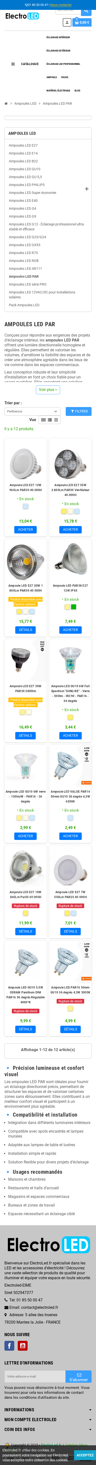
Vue (32, 419)
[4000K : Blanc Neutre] (28, 712)
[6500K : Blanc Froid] (70, 817)
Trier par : (13, 403)
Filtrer (81, 411)
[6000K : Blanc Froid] (25, 506)
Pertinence (14, 411)
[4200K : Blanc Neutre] (70, 511)
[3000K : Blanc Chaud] (67, 606)
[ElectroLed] (21, 15)
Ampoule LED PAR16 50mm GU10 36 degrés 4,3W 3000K (70, 990)
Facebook (9, 1346)
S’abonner (78, 1379)
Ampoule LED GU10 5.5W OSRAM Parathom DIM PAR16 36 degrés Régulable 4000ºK (25, 995)
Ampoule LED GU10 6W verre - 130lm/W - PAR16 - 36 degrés (26, 796)
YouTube (23, 1346)
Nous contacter (61, 5)
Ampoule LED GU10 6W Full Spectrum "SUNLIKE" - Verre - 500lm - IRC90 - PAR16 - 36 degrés (70, 693)
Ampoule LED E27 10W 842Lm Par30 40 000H (26, 894)
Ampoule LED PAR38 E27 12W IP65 (70, 588)
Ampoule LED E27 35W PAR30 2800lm (26, 688)
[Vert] (73, 606)
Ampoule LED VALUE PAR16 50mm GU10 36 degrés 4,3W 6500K (70, 796)
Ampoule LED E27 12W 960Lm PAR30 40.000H (25, 487)
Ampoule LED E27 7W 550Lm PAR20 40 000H (70, 894)
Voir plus (48, 389)
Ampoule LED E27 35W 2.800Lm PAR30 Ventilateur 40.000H (70, 490)
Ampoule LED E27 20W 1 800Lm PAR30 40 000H (25, 588)
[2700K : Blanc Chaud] (64, 511)
